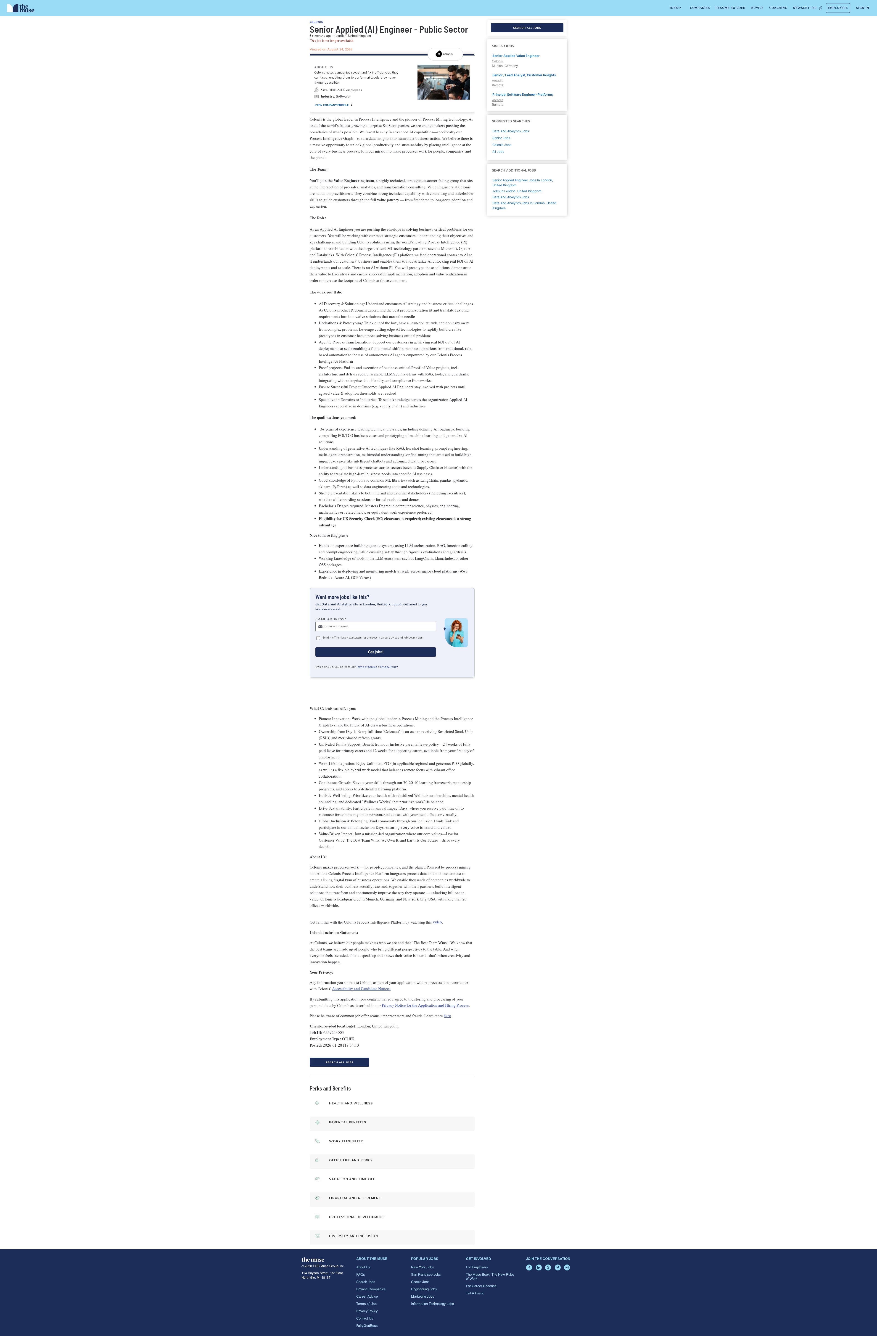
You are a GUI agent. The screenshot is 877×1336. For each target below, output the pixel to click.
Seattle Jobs (420, 1281)
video (437, 922)
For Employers (477, 1267)
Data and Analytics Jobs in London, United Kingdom (524, 205)
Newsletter (805, 8)
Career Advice (367, 1296)
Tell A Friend (475, 1293)
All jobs (498, 151)
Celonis (316, 22)
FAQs (360, 1274)
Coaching (778, 8)
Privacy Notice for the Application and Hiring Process (425, 1005)
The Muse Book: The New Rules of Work (490, 1276)
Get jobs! (375, 652)
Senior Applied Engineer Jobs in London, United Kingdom (522, 182)
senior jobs (501, 138)
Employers (838, 8)
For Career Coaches (481, 1285)
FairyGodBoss (367, 1325)
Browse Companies (371, 1288)
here (447, 1015)
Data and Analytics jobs (510, 131)
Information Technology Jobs (432, 1303)
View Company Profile (332, 105)
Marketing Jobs (422, 1296)
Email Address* (330, 619)
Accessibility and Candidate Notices (361, 988)
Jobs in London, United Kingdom (516, 191)
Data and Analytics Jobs (510, 197)
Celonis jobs (501, 145)
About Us (363, 1267)
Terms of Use (366, 1303)
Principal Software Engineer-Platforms (522, 94)
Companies (700, 8)
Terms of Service (366, 667)
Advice (757, 8)
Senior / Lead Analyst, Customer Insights (524, 75)
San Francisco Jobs (426, 1274)
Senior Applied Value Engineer (516, 56)
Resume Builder (730, 8)
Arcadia (497, 80)
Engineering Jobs (424, 1288)
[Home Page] (21, 9)
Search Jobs (365, 1281)
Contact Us (364, 1318)
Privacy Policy (389, 667)
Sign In (862, 8)
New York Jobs (422, 1267)
